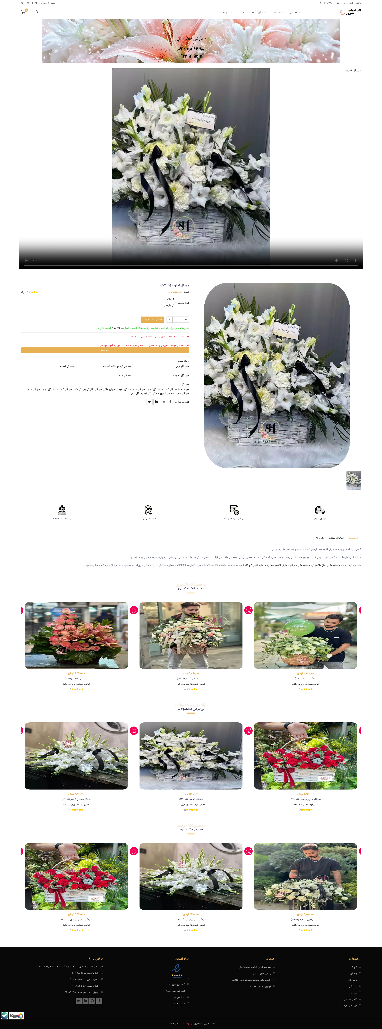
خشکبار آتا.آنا (179, 1004)
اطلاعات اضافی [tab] (336, 538)
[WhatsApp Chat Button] (16, 1019)
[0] (23, 12)
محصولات (278, 12)
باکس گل (352, 980)
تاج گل (354, 967)
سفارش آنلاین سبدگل (106, 389)
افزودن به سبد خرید (153, 319)
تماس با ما (228, 12)
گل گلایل (170, 299)
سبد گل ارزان (182, 366)
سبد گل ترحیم (67, 366)
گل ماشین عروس (349, 1006)
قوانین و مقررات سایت (260, 986)
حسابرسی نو (179, 997)
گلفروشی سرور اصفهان (175, 991)
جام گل (353, 973)
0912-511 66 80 (191, 49)
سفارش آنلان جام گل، (299, 565)
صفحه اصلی (295, 12)
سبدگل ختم (139, 389)
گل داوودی (169, 305)
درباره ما (242, 12)
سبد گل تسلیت (181, 375)
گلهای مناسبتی (350, 999)
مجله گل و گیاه (259, 12)
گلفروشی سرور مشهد (175, 984)
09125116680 (117, 328)
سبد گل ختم (125, 375)
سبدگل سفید (124, 389)
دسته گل (353, 986)
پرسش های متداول (262, 973)
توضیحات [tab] (353, 538)
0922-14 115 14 (191, 56)
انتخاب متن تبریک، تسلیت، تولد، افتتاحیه (251, 980)
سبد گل (185, 384)
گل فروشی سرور (187, 1023)
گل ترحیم (88, 389)
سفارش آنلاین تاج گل (256, 565)
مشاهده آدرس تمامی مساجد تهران (255, 967)
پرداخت (104, 350)
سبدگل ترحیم (153, 389)
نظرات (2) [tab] (319, 538)
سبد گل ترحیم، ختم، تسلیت (117, 366)
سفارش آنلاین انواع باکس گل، (326, 565)
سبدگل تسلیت (169, 389)
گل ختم (77, 389)
